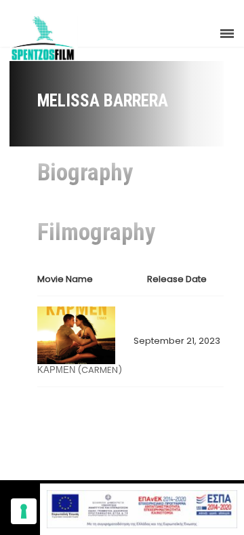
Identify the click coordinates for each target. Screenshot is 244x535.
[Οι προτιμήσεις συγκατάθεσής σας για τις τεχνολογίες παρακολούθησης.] (24, 511)
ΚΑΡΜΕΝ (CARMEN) (79, 369)
